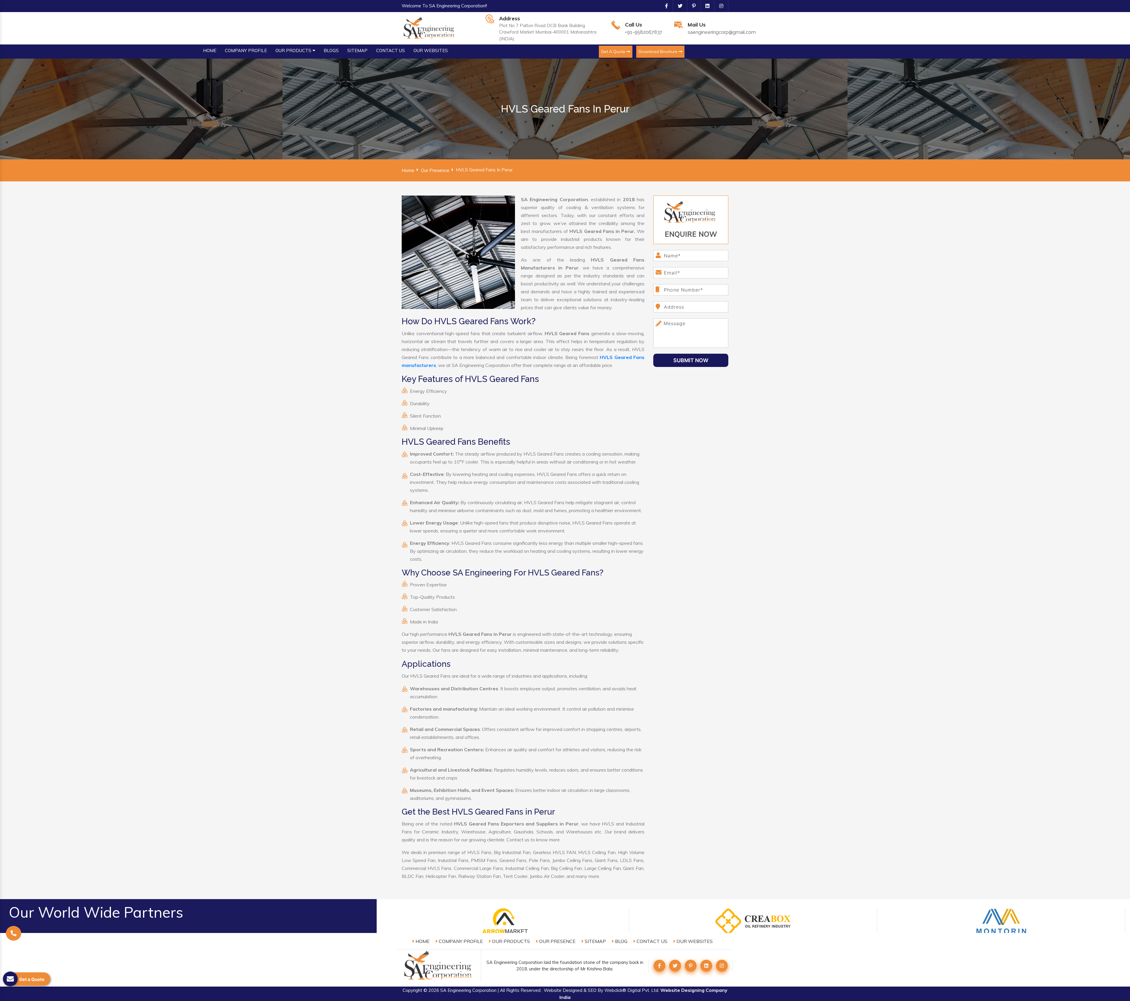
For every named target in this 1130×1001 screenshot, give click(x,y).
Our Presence (435, 170)
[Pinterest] (691, 6)
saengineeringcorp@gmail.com (722, 32)
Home (408, 170)
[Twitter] (677, 6)
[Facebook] (664, 6)
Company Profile (460, 941)
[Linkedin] (705, 6)
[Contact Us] (13, 932)
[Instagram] (718, 6)
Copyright (412, 990)
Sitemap (595, 941)
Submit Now (690, 360)
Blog (620, 941)
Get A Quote (614, 51)
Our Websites (694, 941)
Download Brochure (659, 51)
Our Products (510, 941)
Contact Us (651, 941)
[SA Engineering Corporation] (430, 28)
